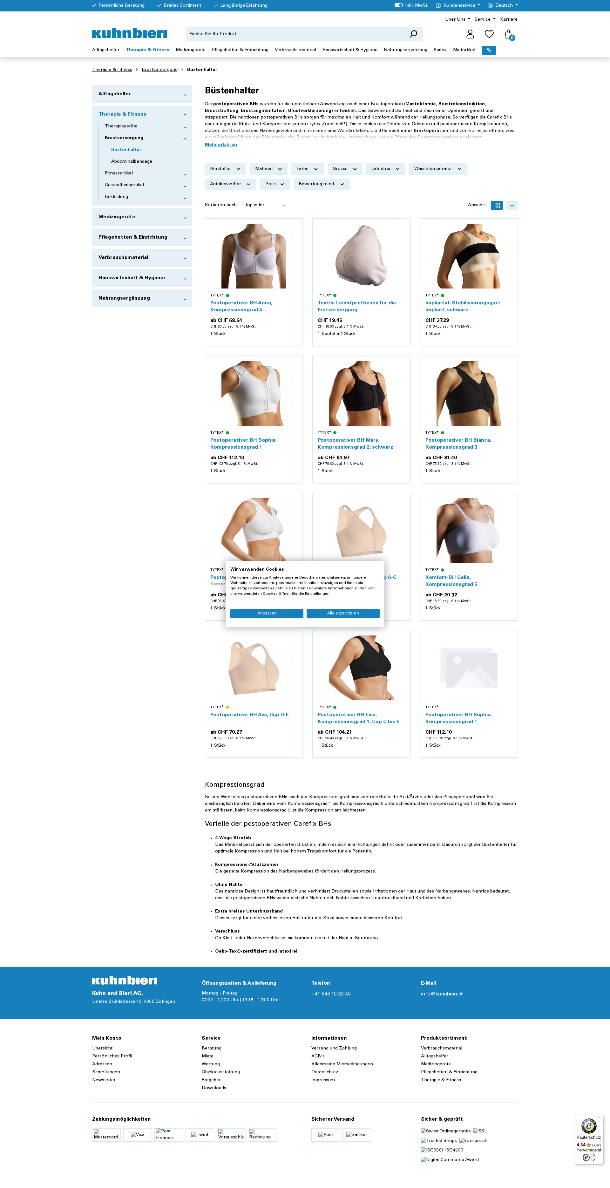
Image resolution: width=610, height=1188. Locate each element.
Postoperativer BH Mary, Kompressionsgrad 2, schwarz (355, 444)
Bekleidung (116, 197)
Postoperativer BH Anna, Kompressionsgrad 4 (241, 307)
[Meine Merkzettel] (489, 34)
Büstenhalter (126, 150)
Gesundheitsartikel (124, 185)
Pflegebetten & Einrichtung (132, 237)
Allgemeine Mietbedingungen (342, 1064)
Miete (208, 1056)
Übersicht (102, 1048)
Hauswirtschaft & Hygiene (131, 278)
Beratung (211, 1048)
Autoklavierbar (226, 184)
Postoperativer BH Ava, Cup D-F (249, 714)
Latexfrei (381, 169)
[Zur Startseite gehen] (129, 33)
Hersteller (221, 169)
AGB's (318, 1056)
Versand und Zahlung (334, 1048)
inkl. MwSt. (411, 5)
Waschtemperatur (433, 169)
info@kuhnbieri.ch (442, 994)
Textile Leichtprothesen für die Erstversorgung (357, 307)
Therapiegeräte (121, 126)
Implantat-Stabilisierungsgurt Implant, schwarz (462, 307)
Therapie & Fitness (122, 114)
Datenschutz (324, 1072)
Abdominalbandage (131, 162)
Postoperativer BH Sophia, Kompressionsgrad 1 (243, 444)
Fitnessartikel (119, 173)
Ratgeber (211, 1080)
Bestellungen (106, 1072)
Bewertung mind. (317, 184)
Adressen (102, 1064)
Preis (271, 184)
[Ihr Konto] (470, 34)
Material (264, 169)
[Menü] (600, 1119)
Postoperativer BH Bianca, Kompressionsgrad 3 (458, 444)
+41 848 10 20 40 (331, 994)
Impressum (323, 1080)
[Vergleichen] (294, 242)
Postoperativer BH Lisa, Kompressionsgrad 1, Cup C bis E (358, 718)
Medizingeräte (116, 217)
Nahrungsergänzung (124, 298)
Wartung (211, 1064)
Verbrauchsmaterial (123, 257)
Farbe (303, 169)
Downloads (214, 1088)
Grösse (341, 169)
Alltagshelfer (114, 94)
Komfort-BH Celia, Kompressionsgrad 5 (451, 581)
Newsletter (104, 1080)
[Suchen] (413, 34)
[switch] (589, 1157)
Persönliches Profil (112, 1056)
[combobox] (295, 34)
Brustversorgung (124, 138)
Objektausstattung (221, 1072)
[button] (221, 144)
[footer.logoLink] (124, 980)
